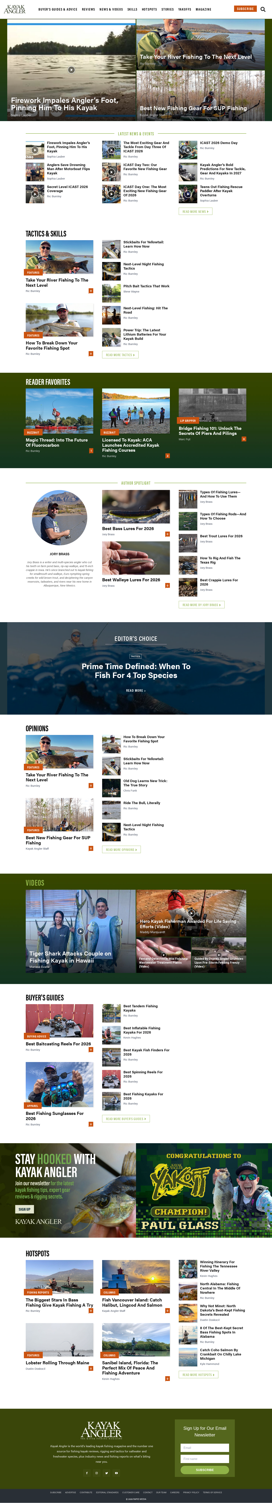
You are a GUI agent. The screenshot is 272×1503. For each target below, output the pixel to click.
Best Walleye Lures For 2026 (131, 579)
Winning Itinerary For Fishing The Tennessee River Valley (218, 1266)
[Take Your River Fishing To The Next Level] (200, 44)
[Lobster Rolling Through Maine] (59, 1339)
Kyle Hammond (209, 1364)
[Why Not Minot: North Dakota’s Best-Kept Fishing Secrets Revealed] (188, 1313)
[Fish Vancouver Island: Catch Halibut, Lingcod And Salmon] (136, 1276)
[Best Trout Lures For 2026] (188, 543)
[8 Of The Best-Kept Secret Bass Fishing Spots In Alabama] (188, 1335)
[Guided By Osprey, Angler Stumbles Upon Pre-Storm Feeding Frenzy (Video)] (219, 955)
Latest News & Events (136, 133)
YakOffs (185, 9)
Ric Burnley (54, 196)
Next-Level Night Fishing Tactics (143, 266)
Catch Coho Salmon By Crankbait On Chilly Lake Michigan (220, 1354)
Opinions (37, 728)
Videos (35, 882)
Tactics (135, 656)
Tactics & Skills (46, 233)
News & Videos (111, 9)
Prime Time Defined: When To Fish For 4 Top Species (136, 670)
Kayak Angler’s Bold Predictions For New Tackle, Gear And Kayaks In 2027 (223, 169)
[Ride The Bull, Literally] (111, 810)
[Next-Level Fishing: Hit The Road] (111, 315)
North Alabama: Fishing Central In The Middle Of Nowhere (220, 1288)
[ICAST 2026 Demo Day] (188, 150)
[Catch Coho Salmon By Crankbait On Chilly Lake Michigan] (188, 1357)
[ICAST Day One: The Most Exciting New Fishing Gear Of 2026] (111, 194)
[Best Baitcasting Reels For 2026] (59, 1020)
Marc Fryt (184, 439)
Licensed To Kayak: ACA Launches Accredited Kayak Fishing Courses (130, 445)
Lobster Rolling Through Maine (57, 1362)
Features (33, 272)
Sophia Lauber (56, 156)
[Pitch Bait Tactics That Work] (111, 293)
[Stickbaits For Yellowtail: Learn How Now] (111, 249)
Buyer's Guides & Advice (57, 9)
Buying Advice (36, 1036)
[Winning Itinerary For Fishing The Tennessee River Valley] (188, 1269)
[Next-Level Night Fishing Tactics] (111, 271)
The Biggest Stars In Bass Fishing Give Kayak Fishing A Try (59, 1302)
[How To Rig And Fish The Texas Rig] (188, 565)
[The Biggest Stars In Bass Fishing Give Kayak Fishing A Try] (59, 1276)
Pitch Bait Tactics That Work (146, 285)
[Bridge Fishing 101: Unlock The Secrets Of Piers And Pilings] (212, 405)
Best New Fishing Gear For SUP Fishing (58, 840)
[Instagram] (96, 1473)
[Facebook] (86, 1473)
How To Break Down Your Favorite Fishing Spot (52, 345)
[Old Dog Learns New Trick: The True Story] (111, 788)
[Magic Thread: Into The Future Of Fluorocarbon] (59, 411)
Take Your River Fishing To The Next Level (57, 282)
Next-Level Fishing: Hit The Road (145, 310)
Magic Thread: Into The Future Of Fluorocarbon (57, 442)
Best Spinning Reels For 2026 (143, 1074)
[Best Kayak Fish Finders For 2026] (111, 1057)
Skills (132, 9)
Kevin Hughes (132, 1037)
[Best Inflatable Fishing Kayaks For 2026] (111, 1035)
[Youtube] (116, 1473)
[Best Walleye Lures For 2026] (136, 558)
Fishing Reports (38, 1292)
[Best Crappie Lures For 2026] (188, 587)
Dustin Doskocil (35, 1368)
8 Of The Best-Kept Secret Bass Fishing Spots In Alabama (221, 1332)
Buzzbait (33, 432)
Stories (168, 9)
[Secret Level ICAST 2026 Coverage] (35, 194)
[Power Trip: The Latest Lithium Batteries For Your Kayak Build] (111, 337)
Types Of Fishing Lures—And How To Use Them (220, 494)
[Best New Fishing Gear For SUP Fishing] (200, 95)
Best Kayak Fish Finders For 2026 (146, 1052)
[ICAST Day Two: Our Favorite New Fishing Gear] (111, 172)
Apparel (32, 1106)
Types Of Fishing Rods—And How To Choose (223, 516)
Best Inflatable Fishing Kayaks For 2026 (141, 1030)
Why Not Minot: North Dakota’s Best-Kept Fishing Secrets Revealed (222, 1310)
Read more (134, 690)
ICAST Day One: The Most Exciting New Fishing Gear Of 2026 (145, 191)
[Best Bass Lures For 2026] (136, 506)
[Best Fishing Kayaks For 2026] (111, 1101)
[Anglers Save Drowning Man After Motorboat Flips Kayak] (35, 172)
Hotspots (149, 9)
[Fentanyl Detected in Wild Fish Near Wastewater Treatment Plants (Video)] (163, 955)
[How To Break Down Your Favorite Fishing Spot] (59, 320)
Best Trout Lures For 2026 (221, 535)
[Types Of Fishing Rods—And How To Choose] (188, 521)
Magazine (203, 9)
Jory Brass (59, 554)
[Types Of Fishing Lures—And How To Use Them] (188, 499)
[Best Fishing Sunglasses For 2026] (59, 1084)
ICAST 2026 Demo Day (219, 142)
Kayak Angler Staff (37, 848)
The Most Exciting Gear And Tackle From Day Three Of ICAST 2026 (146, 147)
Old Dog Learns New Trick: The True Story (145, 782)
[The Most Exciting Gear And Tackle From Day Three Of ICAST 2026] (111, 150)
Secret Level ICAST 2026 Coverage (67, 188)
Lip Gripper (188, 420)
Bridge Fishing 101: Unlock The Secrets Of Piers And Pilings (210, 430)
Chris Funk (130, 790)
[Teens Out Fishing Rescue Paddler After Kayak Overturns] (188, 194)
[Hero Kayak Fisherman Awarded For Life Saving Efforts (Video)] (191, 913)
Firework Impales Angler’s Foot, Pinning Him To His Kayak (68, 147)
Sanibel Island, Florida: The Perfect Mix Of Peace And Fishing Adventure (130, 1367)
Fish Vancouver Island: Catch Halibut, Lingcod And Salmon (132, 1302)
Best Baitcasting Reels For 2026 (58, 1043)
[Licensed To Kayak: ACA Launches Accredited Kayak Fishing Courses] (136, 411)
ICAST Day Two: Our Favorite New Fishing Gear (145, 166)
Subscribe (245, 8)
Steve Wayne (131, 291)
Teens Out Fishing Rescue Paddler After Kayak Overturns (221, 191)
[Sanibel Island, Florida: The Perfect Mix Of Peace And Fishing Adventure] (136, 1339)
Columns (109, 1292)
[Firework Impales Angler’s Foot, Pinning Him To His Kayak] (71, 70)
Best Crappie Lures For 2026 (219, 582)
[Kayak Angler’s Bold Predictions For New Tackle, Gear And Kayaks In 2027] (188, 172)
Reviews (88, 9)
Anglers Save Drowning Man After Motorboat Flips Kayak (68, 169)
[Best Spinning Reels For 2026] (111, 1079)
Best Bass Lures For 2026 (128, 528)
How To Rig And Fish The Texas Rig (220, 560)
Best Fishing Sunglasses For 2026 (55, 1115)
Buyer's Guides (45, 997)
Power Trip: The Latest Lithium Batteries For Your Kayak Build (144, 334)
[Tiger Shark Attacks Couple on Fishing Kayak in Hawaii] (81, 931)
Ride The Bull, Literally (141, 802)
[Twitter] (106, 1473)
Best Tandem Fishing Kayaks (140, 1008)
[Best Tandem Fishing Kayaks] (111, 1013)
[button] (263, 10)
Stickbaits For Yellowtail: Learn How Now (143, 244)
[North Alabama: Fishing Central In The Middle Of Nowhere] (188, 1291)
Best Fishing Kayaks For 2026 (143, 1096)
